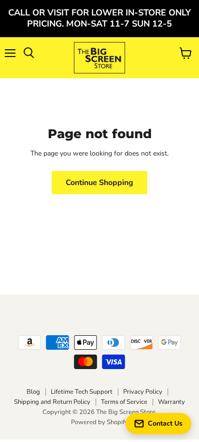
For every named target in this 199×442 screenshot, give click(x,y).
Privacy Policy (142, 391)
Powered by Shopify (99, 422)
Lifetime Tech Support (82, 391)
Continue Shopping (99, 182)
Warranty (171, 402)
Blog (33, 391)
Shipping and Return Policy (52, 402)
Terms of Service (124, 402)
